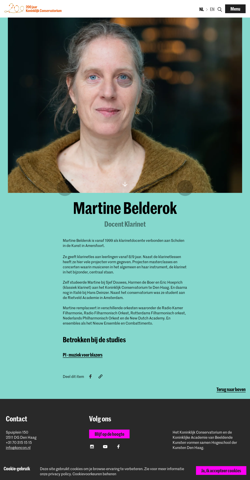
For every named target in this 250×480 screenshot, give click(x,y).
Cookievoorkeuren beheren (94, 474)
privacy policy (59, 473)
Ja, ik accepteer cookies (221, 470)
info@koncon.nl (18, 447)
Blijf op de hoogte (109, 434)
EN (212, 9)
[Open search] (219, 9)
